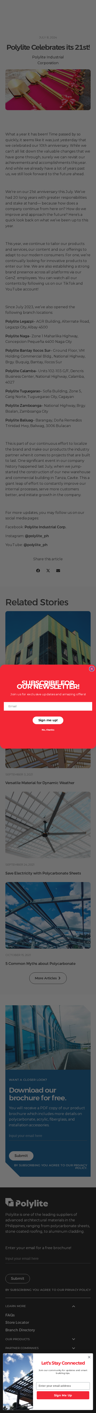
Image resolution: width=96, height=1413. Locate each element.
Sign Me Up (63, 1395)
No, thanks (48, 729)
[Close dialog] (92, 668)
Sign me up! (48, 720)
